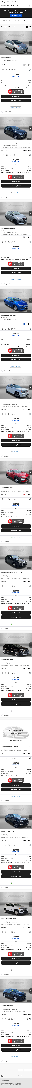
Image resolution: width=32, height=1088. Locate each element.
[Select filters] (27, 27)
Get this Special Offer (16, 15)
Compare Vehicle (8, 111)
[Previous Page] (19, 1070)
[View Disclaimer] (15, 69)
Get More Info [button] (16, 96)
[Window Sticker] (30, 1019)
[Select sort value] (29, 27)
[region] (16, 84)
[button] (5, 6)
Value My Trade (16, 100)
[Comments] (30, 70)
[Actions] (29, 57)
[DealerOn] (5, 1080)
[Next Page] (22, 1070)
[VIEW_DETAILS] (16, 732)
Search (26, 20)
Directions (13, 5)
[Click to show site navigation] (29, 6)
